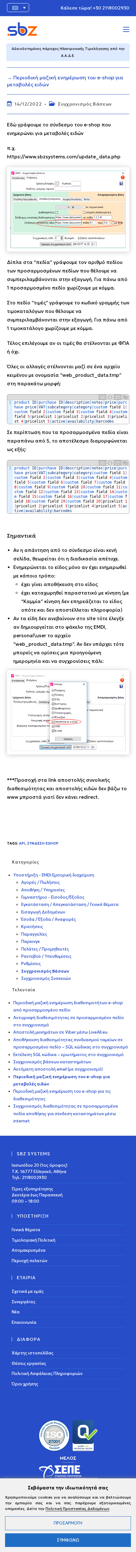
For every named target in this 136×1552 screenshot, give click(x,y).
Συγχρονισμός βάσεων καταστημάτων (52, 1062)
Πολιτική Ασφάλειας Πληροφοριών (47, 1373)
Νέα (16, 1312)
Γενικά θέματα (26, 1229)
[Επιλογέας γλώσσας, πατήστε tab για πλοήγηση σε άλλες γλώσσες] (18, 7)
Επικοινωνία (24, 1322)
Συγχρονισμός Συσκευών (46, 978)
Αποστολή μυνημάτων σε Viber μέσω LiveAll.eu (60, 1032)
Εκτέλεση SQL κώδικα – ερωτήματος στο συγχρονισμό (68, 1054)
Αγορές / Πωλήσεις (40, 882)
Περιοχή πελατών (29, 1260)
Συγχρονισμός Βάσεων (85, 104)
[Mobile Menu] (126, 29)
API (22, 843)
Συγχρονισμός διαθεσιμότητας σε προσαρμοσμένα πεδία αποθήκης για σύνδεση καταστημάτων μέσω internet (65, 1113)
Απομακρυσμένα (29, 1250)
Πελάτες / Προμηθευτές (45, 949)
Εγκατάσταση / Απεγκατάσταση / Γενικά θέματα (70, 904)
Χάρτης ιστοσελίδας (32, 1353)
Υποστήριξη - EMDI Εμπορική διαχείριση (53, 875)
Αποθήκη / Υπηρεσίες (43, 890)
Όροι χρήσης (25, 1384)
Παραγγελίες (34, 934)
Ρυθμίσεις (31, 963)
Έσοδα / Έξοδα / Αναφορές (48, 919)
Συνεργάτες (23, 1302)
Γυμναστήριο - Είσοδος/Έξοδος (52, 897)
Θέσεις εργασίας (29, 1363)
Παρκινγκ (30, 941)
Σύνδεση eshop (43, 843)
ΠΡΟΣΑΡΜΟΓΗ (68, 1523)
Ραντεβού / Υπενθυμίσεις (46, 956)
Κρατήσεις (32, 926)
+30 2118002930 (111, 8)
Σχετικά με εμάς (28, 1291)
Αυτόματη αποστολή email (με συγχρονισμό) (58, 1069)
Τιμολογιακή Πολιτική (33, 1240)
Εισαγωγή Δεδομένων (43, 912)
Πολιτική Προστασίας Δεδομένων (77, 1508)
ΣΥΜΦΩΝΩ (68, 1540)
